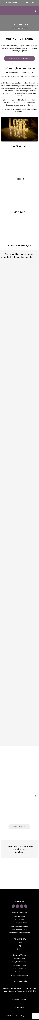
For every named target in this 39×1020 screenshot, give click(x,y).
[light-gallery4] (19, 408)
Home (14, 28)
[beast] (19, 739)
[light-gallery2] (19, 348)
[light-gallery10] (19, 588)
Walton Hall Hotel (19, 968)
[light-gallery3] (19, 378)
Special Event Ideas (19, 929)
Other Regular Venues (19, 975)
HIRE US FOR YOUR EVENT (19, 58)
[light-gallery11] (19, 619)
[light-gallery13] (19, 679)
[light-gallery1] (19, 318)
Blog (19, 946)
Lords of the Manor (19, 972)
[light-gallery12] (19, 649)
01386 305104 (11, 3)
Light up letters (19, 916)
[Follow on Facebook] (13, 906)
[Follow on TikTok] (17, 906)
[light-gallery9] (19, 559)
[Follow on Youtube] (25, 906)
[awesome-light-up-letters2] (19, 288)
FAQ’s (19, 949)
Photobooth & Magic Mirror (19, 933)
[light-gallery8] (19, 529)
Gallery (19, 942)
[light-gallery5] (19, 438)
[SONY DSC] (19, 709)
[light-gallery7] (19, 498)
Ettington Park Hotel (19, 962)
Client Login (28, 3)
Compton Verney (19, 965)
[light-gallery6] (19, 468)
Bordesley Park (19, 958)
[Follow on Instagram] (21, 906)
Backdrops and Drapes (19, 926)
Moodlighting (19, 919)
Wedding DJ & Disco (19, 923)
